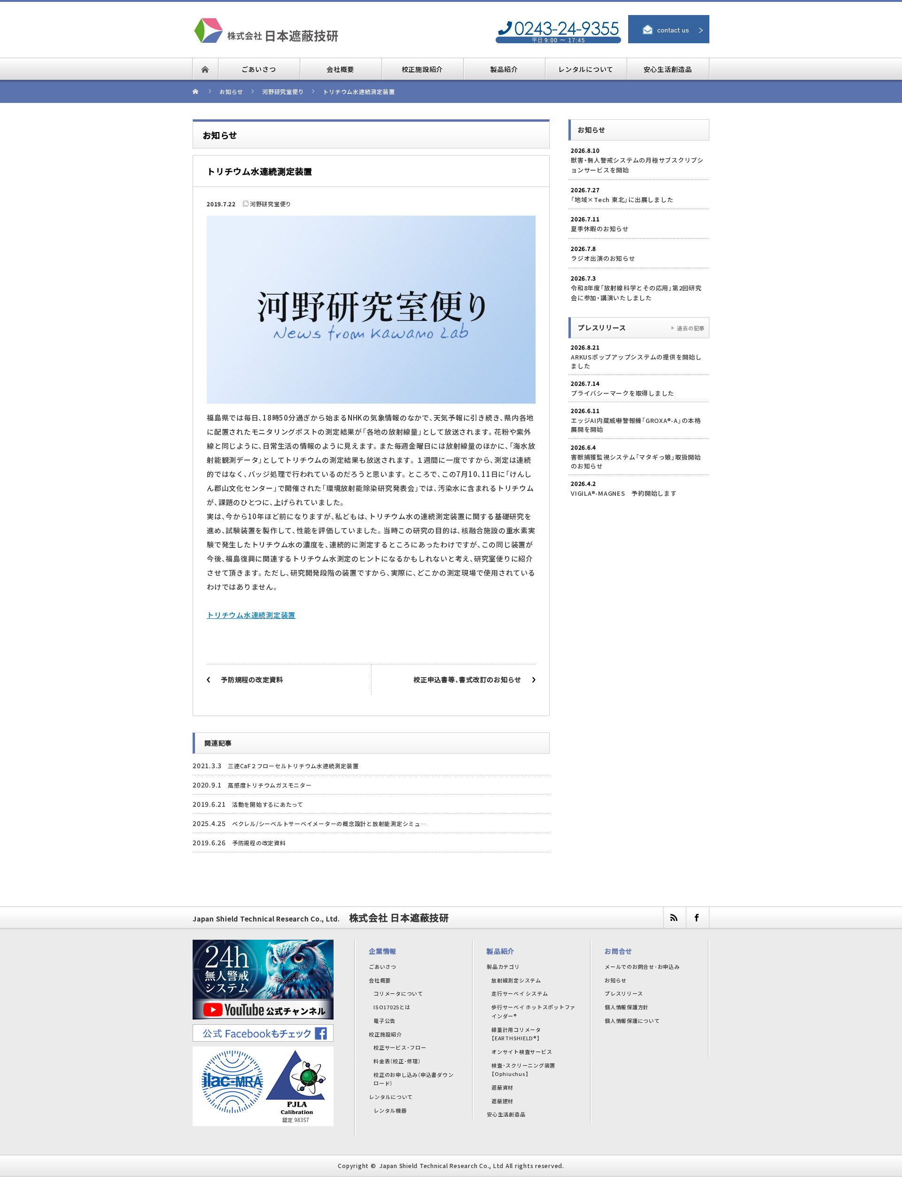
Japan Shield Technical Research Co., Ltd (442, 1165)
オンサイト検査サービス (521, 1051)
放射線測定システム (516, 980)
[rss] (674, 917)
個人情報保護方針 (627, 1007)
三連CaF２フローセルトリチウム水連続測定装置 (293, 766)
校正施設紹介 (385, 1034)
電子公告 (384, 1020)
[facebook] (697, 917)
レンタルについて (391, 1096)
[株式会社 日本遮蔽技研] (294, 23)
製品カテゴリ (503, 966)
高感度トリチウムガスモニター (270, 785)
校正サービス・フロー (400, 1047)
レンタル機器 (390, 1110)
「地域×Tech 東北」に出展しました (622, 199)
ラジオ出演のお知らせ (603, 258)
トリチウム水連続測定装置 (251, 615)
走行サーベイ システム (519, 993)
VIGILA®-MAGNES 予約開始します (624, 493)
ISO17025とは (392, 1007)
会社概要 (380, 980)
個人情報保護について (632, 1020)
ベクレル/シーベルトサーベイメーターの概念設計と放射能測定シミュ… (329, 823)
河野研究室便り (271, 204)
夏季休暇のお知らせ (600, 228)
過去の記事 (691, 328)
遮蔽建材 (502, 1101)
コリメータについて (398, 993)
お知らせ (616, 980)
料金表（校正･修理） (397, 1061)
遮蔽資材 (502, 1087)
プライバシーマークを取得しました (622, 393)
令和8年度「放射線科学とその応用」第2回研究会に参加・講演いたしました (636, 292)
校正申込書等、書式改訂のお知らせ (467, 679)
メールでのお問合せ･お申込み (642, 966)
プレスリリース (624, 993)
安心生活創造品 (506, 1114)
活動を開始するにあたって (267, 804)
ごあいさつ (383, 966)
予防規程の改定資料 (252, 679)
